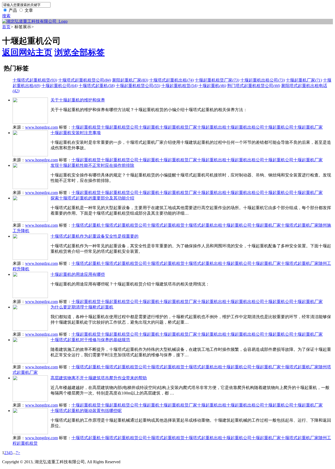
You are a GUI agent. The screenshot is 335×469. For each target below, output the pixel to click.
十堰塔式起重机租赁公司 (84, 80)
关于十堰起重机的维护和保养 (78, 100)
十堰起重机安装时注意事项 (76, 132)
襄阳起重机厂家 (130, 80)
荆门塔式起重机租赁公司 (253, 85)
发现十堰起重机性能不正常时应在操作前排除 (92, 165)
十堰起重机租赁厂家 (217, 80)
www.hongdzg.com (41, 127)
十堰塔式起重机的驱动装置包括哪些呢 (86, 410)
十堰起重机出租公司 (262, 80)
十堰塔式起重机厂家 (300, 225)
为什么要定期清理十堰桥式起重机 (82, 307)
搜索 (6, 16)
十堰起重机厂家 (304, 80)
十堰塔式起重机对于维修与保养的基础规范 (90, 340)
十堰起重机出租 (211, 127)
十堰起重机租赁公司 (138, 85)
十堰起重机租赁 (179, 85)
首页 (6, 27)
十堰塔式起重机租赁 (35, 80)
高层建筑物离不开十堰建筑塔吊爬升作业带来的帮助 (99, 378)
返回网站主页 (27, 52)
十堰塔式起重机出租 (171, 80)
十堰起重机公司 (59, 85)
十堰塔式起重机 (97, 85)
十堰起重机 (212, 85)
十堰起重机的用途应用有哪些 (78, 274)
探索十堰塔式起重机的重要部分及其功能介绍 (92, 198)
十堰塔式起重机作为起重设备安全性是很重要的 (94, 236)
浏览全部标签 (79, 52)
